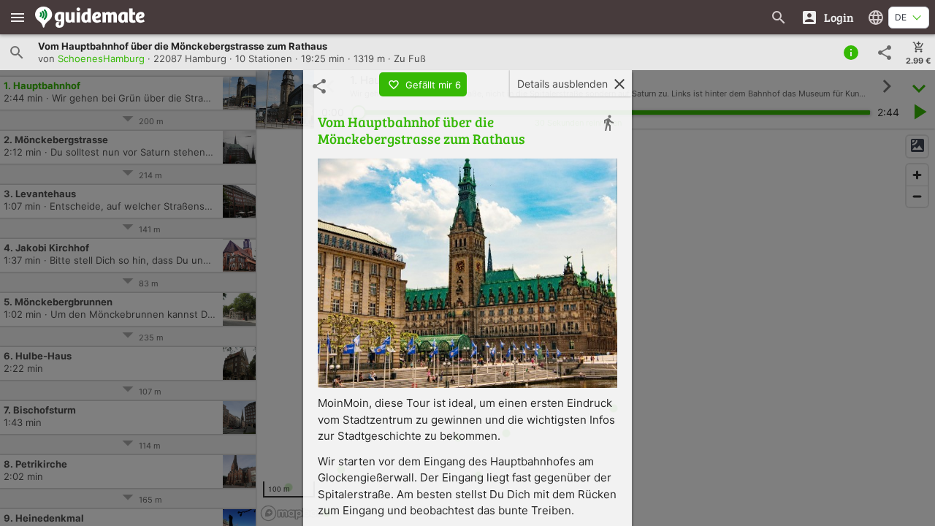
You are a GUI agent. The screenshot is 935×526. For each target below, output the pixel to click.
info (851, 52)
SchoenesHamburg (101, 58)
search (17, 52)
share (884, 52)
